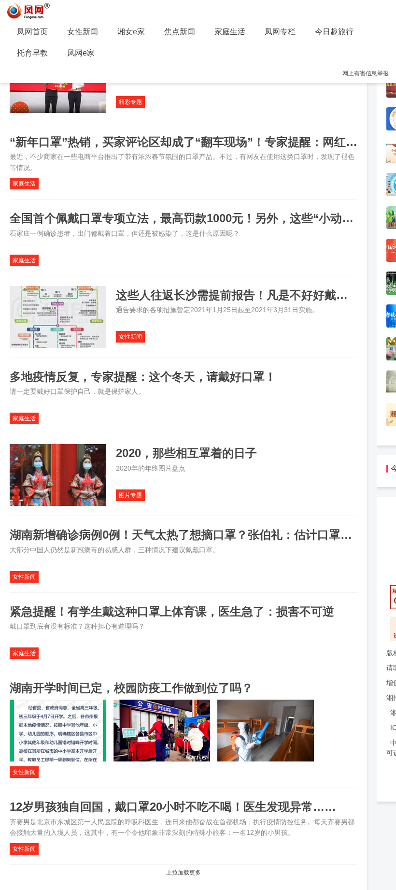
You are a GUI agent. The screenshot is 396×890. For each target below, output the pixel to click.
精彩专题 (130, 102)
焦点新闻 (179, 32)
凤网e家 (81, 53)
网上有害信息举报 (365, 73)
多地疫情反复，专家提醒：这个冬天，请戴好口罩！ (143, 376)
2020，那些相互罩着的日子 (186, 452)
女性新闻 (82, 32)
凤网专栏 (280, 32)
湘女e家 (131, 32)
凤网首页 (32, 32)
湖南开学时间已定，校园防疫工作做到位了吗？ (131, 687)
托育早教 (32, 53)
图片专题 (130, 495)
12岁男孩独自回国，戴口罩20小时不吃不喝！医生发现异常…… (173, 806)
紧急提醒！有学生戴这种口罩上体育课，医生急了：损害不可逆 (172, 611)
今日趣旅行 (334, 32)
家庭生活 (229, 32)
